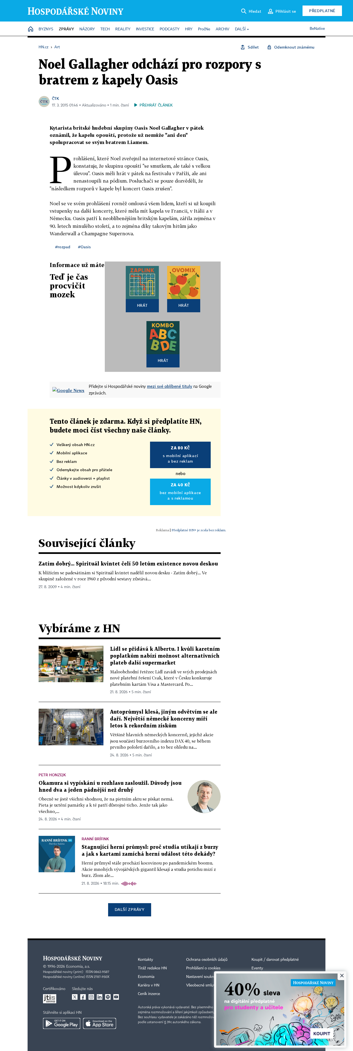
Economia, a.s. (78, 967)
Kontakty (145, 960)
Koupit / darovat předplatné (275, 960)
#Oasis (84, 246)
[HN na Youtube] (116, 997)
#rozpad (62, 246)
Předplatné (322, 10)
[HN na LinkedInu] (99, 997)
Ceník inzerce (149, 994)
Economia (146, 977)
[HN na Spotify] (108, 997)
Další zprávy (129, 909)
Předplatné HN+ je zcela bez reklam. (199, 530)
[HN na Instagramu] (91, 997)
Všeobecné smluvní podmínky (211, 985)
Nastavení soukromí (203, 977)
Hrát (142, 305)
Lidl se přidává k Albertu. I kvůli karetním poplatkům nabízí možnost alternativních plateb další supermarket (165, 656)
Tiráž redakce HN (152, 968)
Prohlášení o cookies (203, 968)
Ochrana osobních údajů (207, 960)
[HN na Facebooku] (83, 997)
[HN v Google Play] (61, 1023)
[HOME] (30, 29)
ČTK (55, 98)
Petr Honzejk (52, 774)
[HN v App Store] (99, 1023)
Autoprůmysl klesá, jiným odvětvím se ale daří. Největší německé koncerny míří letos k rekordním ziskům (163, 719)
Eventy (257, 968)
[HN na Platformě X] (74, 997)
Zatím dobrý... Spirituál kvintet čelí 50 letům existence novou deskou (128, 564)
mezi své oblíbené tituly (169, 386)
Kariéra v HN (148, 985)
